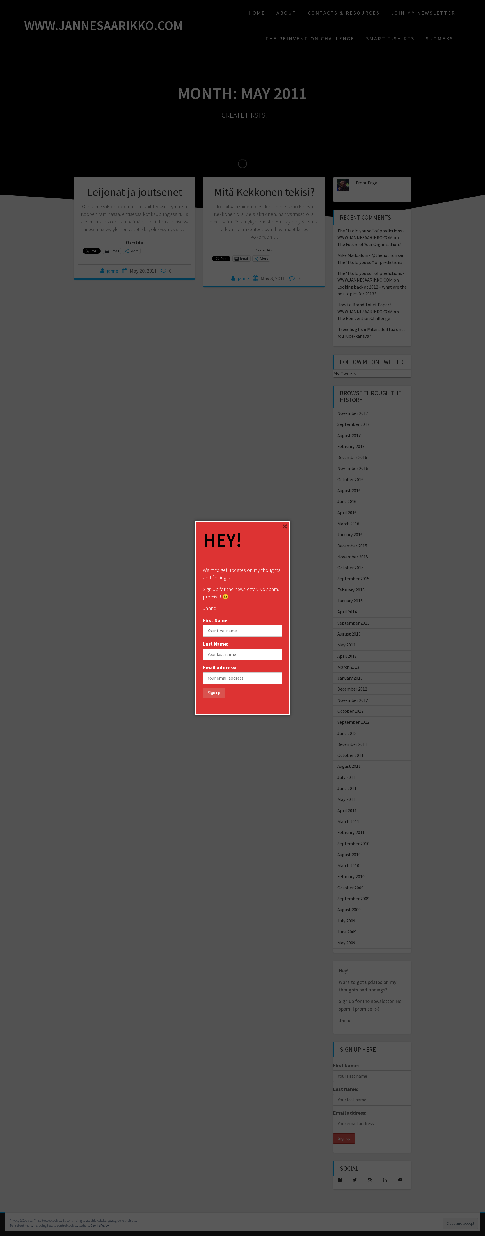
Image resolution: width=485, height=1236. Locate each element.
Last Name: (215, 644)
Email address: (219, 667)
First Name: (216, 620)
